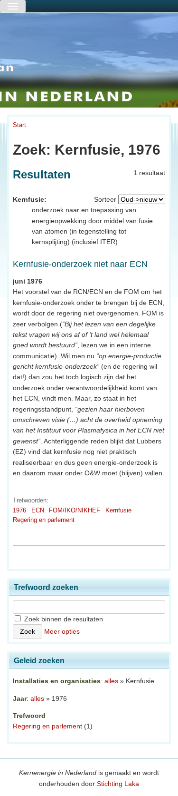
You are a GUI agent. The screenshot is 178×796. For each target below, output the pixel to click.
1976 (19, 510)
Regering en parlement (44, 519)
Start (19, 124)
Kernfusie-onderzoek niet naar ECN (80, 264)
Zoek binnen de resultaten (62, 619)
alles (111, 681)
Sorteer (105, 199)
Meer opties (62, 631)
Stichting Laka (118, 783)
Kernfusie (118, 510)
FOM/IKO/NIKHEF (74, 510)
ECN (37, 510)
